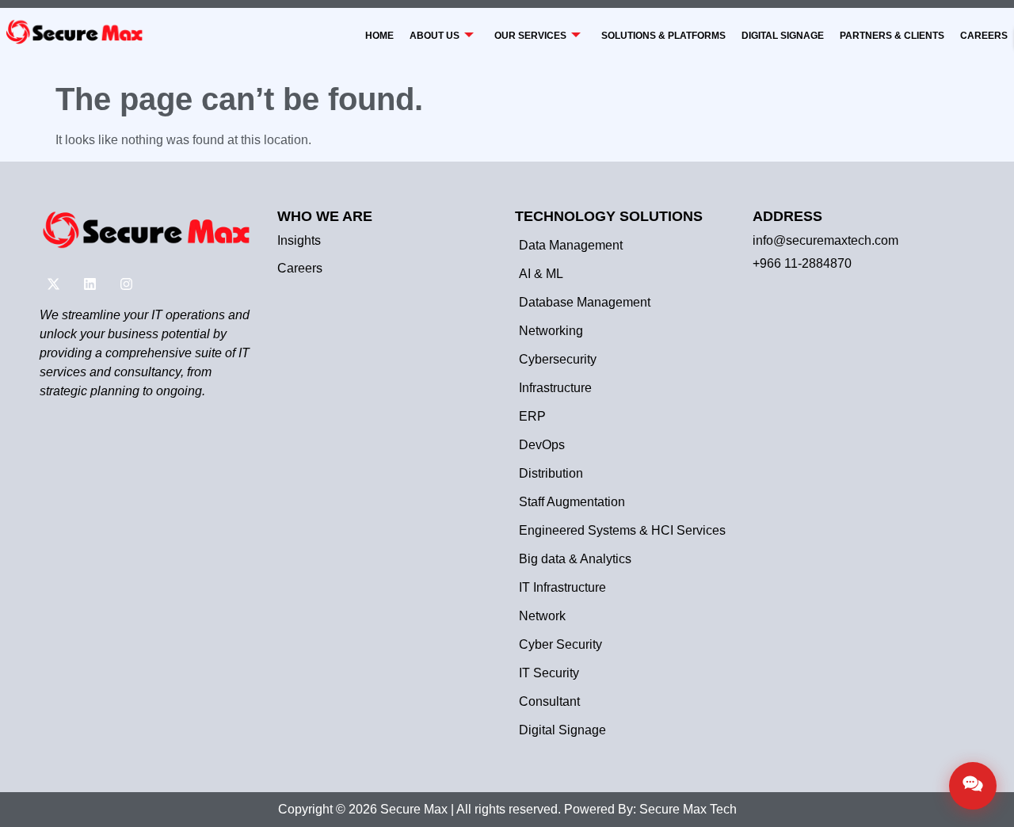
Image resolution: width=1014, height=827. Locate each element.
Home (379, 35)
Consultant (549, 701)
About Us (434, 35)
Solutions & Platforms (663, 35)
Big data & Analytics (575, 559)
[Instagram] (125, 284)
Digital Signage (782, 35)
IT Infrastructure (562, 587)
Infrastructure (555, 387)
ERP (532, 416)
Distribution (551, 473)
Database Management (584, 302)
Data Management (571, 245)
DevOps (542, 445)
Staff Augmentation (572, 502)
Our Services (530, 35)
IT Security (549, 673)
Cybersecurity (558, 359)
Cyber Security (560, 644)
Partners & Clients (892, 35)
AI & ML (541, 273)
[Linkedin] (89, 284)
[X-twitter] (53, 284)
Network (542, 616)
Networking (551, 330)
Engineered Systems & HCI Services (622, 530)
